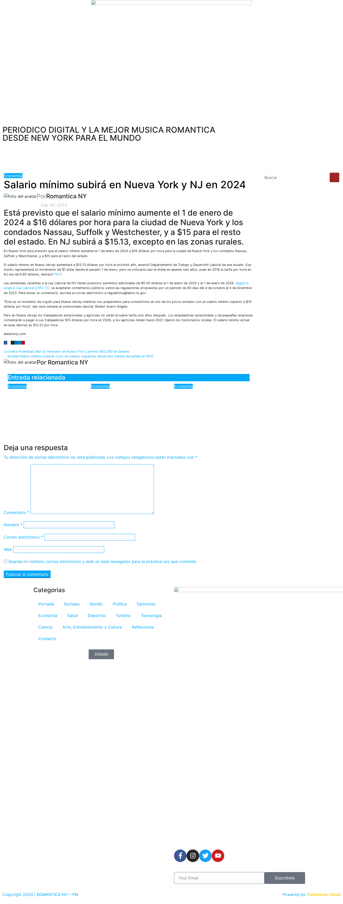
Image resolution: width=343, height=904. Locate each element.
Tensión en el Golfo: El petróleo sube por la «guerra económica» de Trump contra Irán (208, 403)
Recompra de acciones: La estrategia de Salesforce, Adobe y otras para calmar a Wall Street (128, 403)
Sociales (72, 603)
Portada (46, 603)
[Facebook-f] (180, 855)
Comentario (16, 512)
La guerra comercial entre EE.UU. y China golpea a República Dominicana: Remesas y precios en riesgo (44, 407)
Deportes (97, 615)
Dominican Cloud (323, 894)
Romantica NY (66, 196)
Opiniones (146, 603)
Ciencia (45, 627)
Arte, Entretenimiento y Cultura (92, 627)
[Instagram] (193, 855)
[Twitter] (205, 855)
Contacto (47, 638)
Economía (13, 175)
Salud (72, 615)
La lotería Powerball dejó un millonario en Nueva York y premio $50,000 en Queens (67, 351)
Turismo (123, 615)
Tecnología (151, 615)
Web (8, 549)
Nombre (13, 524)
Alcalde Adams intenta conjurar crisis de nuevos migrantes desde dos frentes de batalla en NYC (79, 356)
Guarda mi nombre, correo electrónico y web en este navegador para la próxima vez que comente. (102, 561)
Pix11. (58, 274)
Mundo (96, 603)
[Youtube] (218, 855)
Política (120, 603)
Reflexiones (143, 627)
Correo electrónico (23, 537)
